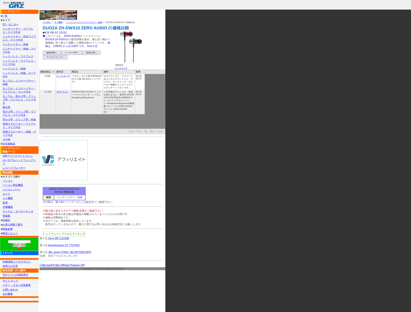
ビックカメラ (121, 68)
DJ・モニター (11, 24)
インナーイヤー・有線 (91, 22)
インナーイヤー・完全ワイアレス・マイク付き (19, 38)
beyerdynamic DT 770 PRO (64, 245)
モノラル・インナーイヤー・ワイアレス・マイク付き (19, 90)
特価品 (6, 220)
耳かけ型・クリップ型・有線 (19, 119)
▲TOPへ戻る (397, 305)
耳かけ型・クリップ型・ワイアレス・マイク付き (19, 113)
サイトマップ (10, 280)
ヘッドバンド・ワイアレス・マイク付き (19, 62)
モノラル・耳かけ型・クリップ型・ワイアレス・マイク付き (19, 99)
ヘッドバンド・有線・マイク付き (19, 75)
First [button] (131, 131)
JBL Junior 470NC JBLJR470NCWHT (70, 252)
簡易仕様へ (91, 52)
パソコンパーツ (12, 189)
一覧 (5, 16)
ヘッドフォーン (73, 22)
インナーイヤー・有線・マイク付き (19, 50)
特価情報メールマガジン (17, 261)
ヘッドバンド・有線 (14, 68)
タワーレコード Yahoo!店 (69, 91)
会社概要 (8, 294)
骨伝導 (6, 107)
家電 (5, 202)
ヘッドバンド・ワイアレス (18, 56)
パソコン (8, 180)
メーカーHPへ (72, 52)
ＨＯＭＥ (47, 22)
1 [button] (145, 131)
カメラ (6, 194)
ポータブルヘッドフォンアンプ (19, 162)
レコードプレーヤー (14, 168)
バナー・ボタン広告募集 (17, 285)
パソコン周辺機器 (13, 185)
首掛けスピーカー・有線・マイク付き (19, 133)
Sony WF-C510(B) (58, 238)
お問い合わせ (10, 289)
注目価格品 (8, 143)
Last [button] (159, 131)
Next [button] (152, 131)
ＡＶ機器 (58, 22)
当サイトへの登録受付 (15, 274)
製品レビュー (10, 233)
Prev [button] (138, 131)
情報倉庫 (7, 229)
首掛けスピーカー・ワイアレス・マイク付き (19, 125)
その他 (6, 139)
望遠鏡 (6, 216)
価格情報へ (51, 52)
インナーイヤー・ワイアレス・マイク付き (18, 30)
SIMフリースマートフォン (18, 156)
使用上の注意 (10, 266)
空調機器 (8, 207)
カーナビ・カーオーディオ (18, 211)
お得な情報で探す (12, 224)
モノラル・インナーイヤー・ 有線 (19, 82)
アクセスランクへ (55, 57)
